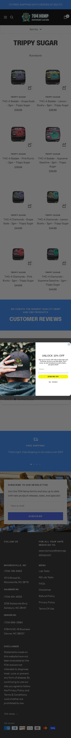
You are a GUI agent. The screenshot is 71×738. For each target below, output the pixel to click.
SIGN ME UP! (53, 376)
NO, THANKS (53, 382)
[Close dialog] (69, 344)
